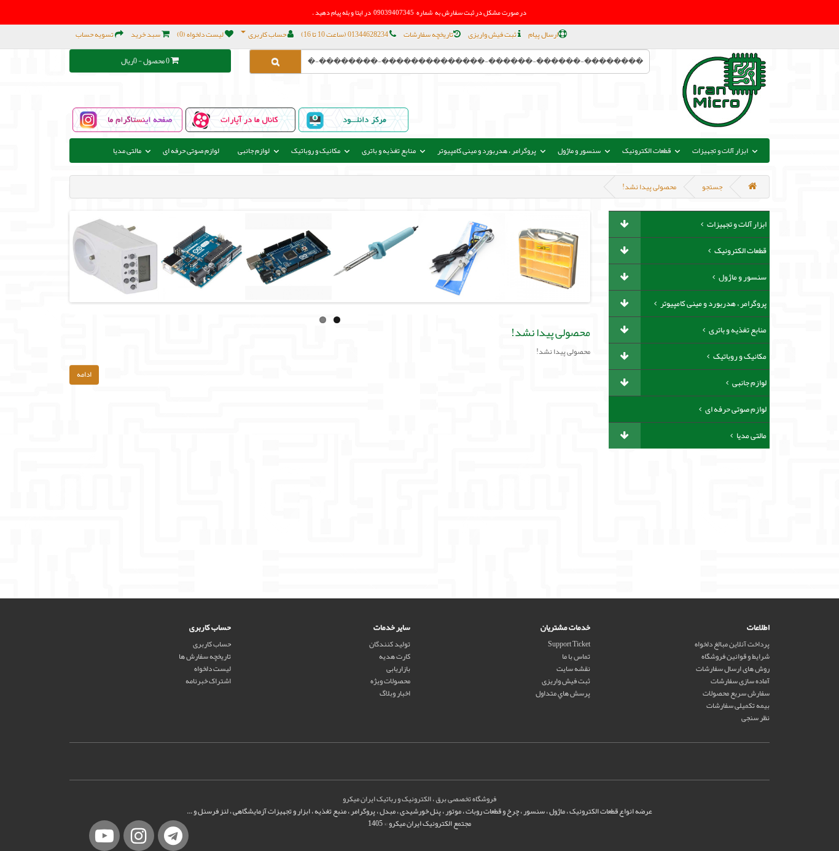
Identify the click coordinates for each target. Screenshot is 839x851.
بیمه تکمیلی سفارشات (738, 705)
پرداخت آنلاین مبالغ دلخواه (732, 644)
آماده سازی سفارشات (740, 680)
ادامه (84, 374)
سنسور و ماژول (742, 277)
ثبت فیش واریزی (566, 680)
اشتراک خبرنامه (208, 680)
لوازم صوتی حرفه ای (191, 150)
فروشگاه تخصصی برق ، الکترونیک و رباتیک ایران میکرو (419, 798)
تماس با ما (576, 656)
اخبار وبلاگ (395, 693)
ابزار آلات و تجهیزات (736, 224)
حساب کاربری (212, 644)
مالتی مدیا (751, 436)
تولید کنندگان (389, 644)
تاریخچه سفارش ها (205, 656)
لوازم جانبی (749, 383)
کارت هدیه (394, 656)
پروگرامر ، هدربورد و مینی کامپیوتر (713, 304)
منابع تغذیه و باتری (737, 330)
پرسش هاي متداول (563, 693)
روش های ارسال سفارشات (733, 668)
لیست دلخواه (212, 668)
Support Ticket (569, 644)
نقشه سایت (573, 668)
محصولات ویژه (390, 680)
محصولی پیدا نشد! (649, 186)
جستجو (712, 186)
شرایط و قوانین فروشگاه (735, 656)
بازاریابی (398, 668)
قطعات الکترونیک (740, 251)
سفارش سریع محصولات (736, 693)
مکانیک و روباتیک (739, 356)
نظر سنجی (755, 717)
